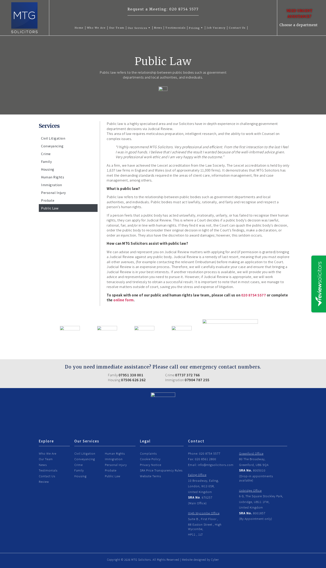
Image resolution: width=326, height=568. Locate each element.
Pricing (194, 28)
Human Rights (52, 177)
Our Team (116, 27)
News (158, 27)
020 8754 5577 (184, 9)
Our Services (137, 28)
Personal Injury (53, 192)
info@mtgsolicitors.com (216, 465)
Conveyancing (52, 146)
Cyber (215, 559)
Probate (48, 200)
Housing (47, 169)
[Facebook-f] (153, 429)
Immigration (51, 184)
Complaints (148, 453)
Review (44, 481)
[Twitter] (163, 429)
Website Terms (150, 476)
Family (46, 161)
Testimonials (175, 27)
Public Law (49, 208)
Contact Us (237, 27)
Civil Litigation (53, 138)
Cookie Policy (150, 459)
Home (79, 27)
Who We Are (96, 27)
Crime (46, 153)
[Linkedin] (173, 429)
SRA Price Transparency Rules (161, 470)
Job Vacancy (216, 27)
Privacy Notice (150, 465)
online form (123, 300)
